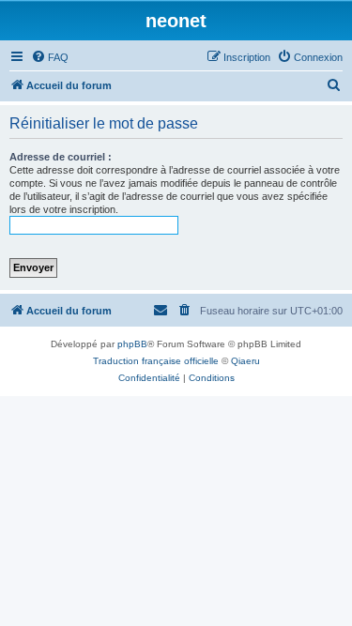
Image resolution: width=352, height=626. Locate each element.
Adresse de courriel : (60, 156)
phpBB (132, 344)
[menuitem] (50, 57)
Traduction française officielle (156, 361)
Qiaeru (245, 361)
